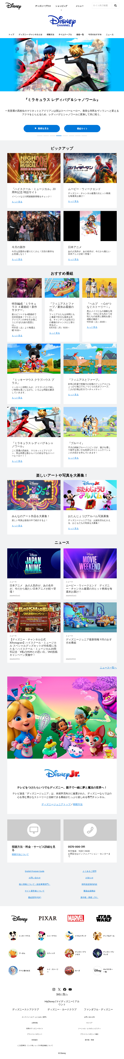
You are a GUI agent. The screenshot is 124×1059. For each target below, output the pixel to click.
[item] (61, 5)
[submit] (115, 5)
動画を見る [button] (43, 128)
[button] (3, 88)
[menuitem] (43, 5)
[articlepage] (33, 563)
